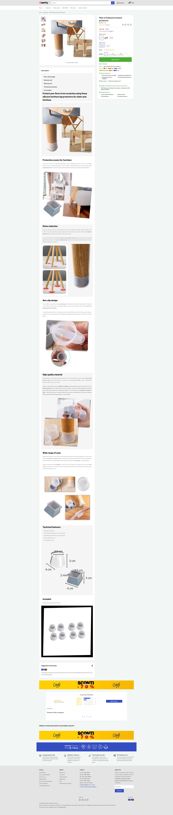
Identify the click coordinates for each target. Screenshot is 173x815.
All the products (63, 776)
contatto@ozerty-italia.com (89, 786)
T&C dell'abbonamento (44, 785)
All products (45, 12)
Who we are (73, 7)
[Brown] (106, 38)
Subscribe (119, 790)
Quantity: (101, 54)
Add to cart (115, 59)
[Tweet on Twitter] (128, 25)
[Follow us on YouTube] (85, 800)
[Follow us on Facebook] (80, 800)
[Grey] (111, 38)
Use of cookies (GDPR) (44, 774)
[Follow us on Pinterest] (82, 800)
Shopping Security (105, 92)
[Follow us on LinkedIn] (87, 800)
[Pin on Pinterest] (126, 25)
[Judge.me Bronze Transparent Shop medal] (100, 747)
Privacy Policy (42, 772)
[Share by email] (131, 25)
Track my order (56, 7)
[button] (101, 24)
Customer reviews (82, 7)
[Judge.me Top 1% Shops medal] (106, 747)
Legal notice (62, 779)
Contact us (48, 7)
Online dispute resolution (65, 783)
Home (40, 12)
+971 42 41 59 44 (112, 805)
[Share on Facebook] (123, 25)
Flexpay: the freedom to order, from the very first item (114, 85)
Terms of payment (43, 783)
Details (107, 89)
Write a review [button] (114, 701)
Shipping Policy (42, 779)
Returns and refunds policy (45, 781)
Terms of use (42, 776)
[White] (101, 38)
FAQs (60, 781)
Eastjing (100, 22)
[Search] (112, 2)
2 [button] (84, 716)
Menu (40, 7)
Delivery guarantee (105, 73)
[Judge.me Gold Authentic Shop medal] (94, 747)
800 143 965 (65, 7)
